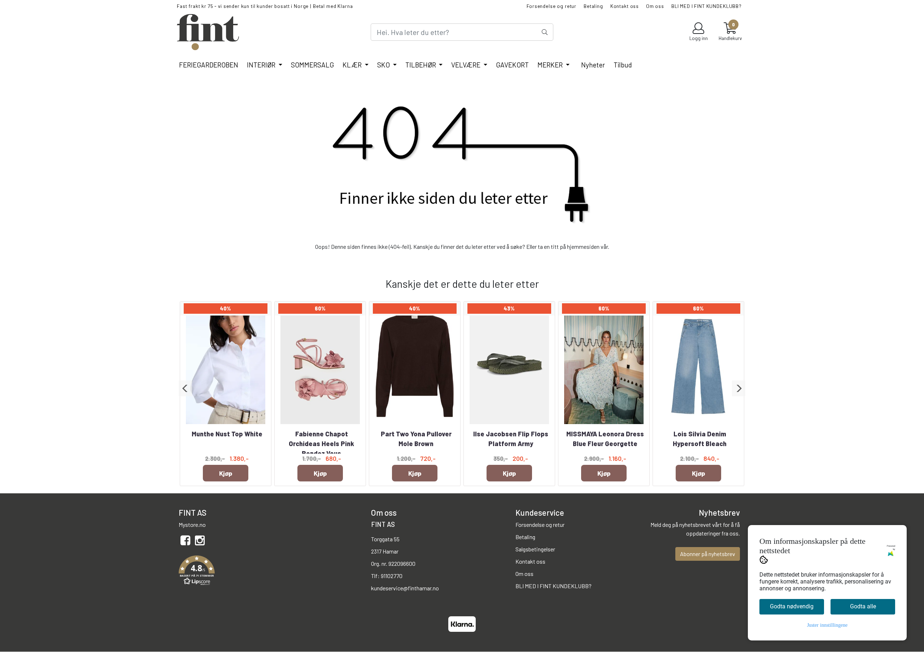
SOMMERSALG (312, 65)
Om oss (655, 6)
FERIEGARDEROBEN (208, 65)
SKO (384, 65)
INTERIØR (262, 65)
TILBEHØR (421, 65)
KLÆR (353, 65)
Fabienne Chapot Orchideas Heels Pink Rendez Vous (321, 443)
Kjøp (225, 473)
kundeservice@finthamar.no (405, 588)
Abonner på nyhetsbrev (707, 553)
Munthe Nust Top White (227, 434)
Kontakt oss (624, 6)
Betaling (593, 6)
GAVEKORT (512, 65)
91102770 (391, 575)
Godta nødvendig (792, 606)
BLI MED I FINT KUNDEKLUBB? (706, 6)
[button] (185, 388)
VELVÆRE (466, 65)
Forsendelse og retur (551, 6)
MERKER (550, 65)
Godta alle (863, 606)
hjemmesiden (583, 246)
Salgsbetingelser (535, 549)
